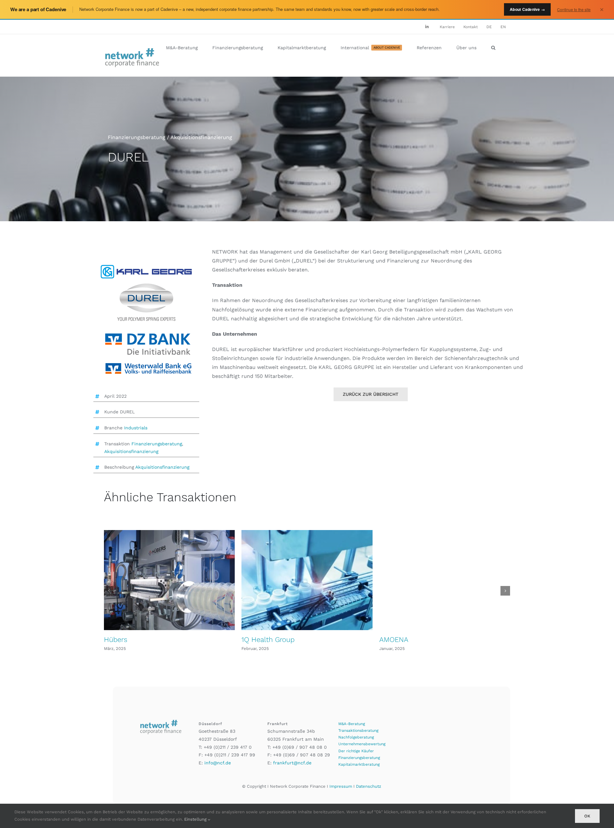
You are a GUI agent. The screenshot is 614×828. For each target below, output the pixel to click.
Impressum (340, 786)
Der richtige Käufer (356, 751)
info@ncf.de (217, 762)
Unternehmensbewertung (361, 744)
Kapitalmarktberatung (359, 764)
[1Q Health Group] (306, 580)
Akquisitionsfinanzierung (131, 451)
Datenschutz (368, 786)
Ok (587, 816)
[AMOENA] (444, 580)
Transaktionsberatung (358, 730)
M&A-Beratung (351, 724)
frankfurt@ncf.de (292, 762)
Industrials (135, 427)
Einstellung (196, 819)
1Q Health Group (268, 640)
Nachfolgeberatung (356, 737)
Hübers (115, 640)
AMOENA (393, 640)
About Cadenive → (527, 9)
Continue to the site (574, 9)
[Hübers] (169, 580)
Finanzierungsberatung (156, 443)
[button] (493, 47)
